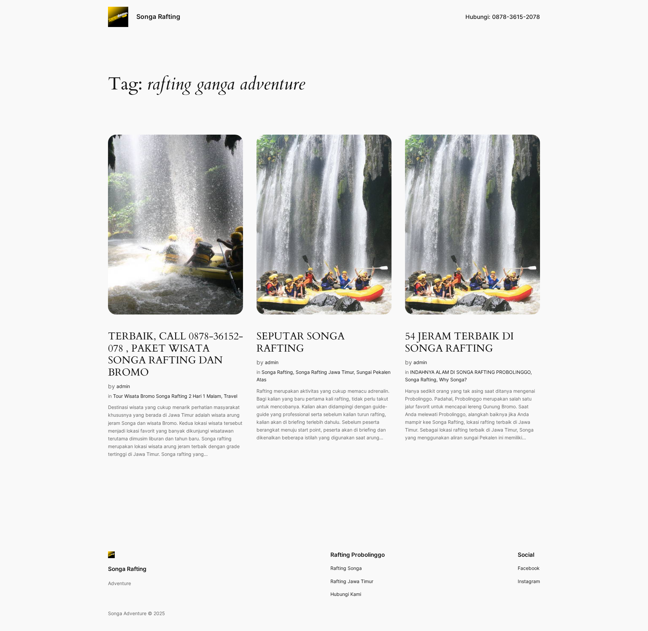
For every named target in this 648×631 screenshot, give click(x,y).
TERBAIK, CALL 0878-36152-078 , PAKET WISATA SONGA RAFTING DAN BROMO (175, 355)
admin (123, 386)
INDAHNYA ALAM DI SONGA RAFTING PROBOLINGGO (470, 372)
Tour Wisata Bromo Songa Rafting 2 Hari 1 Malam (167, 396)
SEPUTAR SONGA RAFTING (300, 343)
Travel (230, 396)
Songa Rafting (158, 16)
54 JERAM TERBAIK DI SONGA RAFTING (459, 343)
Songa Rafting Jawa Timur (325, 372)
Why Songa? (453, 379)
